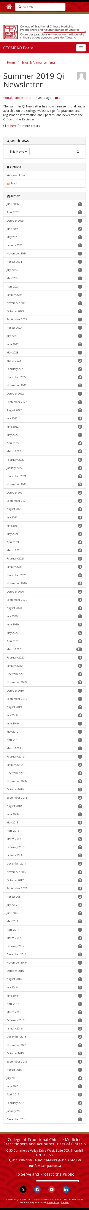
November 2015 (44, 1045)
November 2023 (44, 303)
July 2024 (44, 270)
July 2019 (44, 715)
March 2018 (44, 839)
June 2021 (44, 525)
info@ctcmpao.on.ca (46, 1166)
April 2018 (44, 831)
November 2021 (44, 484)
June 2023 (44, 344)
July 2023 (44, 336)
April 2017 (44, 930)
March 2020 (44, 649)
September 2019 (44, 699)
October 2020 (44, 591)
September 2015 (44, 1061)
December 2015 (44, 1037)
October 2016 (44, 971)
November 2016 (44, 962)
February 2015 (44, 1103)
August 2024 (44, 262)
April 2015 (44, 1094)
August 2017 (44, 896)
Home (11, 62)
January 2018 (44, 855)
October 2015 (44, 1053)
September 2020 (44, 600)
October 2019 (44, 690)
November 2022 (44, 385)
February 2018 (44, 847)
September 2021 (44, 501)
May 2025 (44, 237)
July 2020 (44, 616)
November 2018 (44, 781)
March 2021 (44, 550)
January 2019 (44, 765)
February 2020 (44, 657)
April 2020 (44, 641)
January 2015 (44, 1111)
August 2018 (44, 806)
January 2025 (44, 245)
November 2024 (44, 253)
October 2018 (44, 789)
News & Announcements (38, 62)
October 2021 (44, 492)
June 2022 (44, 426)
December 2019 (44, 674)
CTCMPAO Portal (18, 47)
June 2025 (44, 229)
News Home (17, 175)
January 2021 (44, 567)
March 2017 (44, 938)
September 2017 (44, 888)
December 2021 (44, 476)
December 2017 (44, 863)
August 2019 (44, 707)
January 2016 (44, 1028)
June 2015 (44, 1086)
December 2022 (44, 377)
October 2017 (44, 880)
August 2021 (44, 509)
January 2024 (44, 295)
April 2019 (44, 740)
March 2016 (44, 1012)
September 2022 (44, 402)
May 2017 (44, 921)
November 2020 (44, 583)
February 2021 (44, 558)
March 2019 (44, 748)
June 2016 (44, 995)
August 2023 (44, 327)
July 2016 (44, 987)
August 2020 (44, 608)
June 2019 (44, 723)
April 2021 (44, 542)
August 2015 (44, 1070)
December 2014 (44, 1119)
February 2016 (44, 1020)
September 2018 (44, 797)
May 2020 (44, 633)
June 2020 (44, 624)
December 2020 (44, 575)
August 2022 (44, 410)
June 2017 (44, 913)
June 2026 (44, 204)
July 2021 (44, 517)
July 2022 (44, 418)
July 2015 (44, 1078)
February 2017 (44, 946)
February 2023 (44, 369)
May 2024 (44, 278)
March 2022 (44, 451)
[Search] (18, 7)
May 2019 (44, 732)
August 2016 (44, 979)
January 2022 (44, 468)
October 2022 (44, 393)
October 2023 (44, 311)
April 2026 (44, 212)
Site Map (65, 1202)
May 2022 (44, 435)
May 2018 (44, 822)
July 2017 (44, 905)
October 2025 (44, 220)
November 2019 (44, 682)
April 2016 (44, 1004)
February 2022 (44, 460)
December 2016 (44, 954)
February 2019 (44, 756)
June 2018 (44, 814)
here (13, 126)
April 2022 (44, 443)
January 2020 (44, 666)
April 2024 (44, 286)
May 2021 (44, 534)
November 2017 (44, 872)
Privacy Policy (53, 1202)
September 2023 (44, 319)
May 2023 (44, 352)
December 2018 (44, 773)
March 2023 (44, 361)
